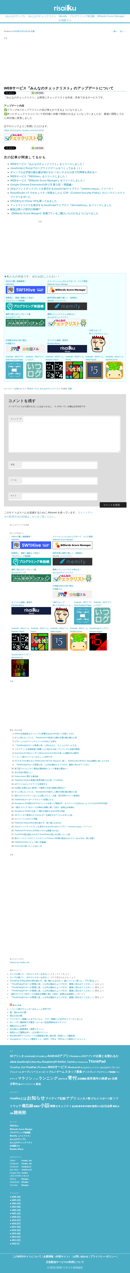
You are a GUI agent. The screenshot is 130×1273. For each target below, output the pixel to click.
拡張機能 (82, 1079)
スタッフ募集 (73, 1071)
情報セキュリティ (61, 1106)
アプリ (71, 1098)
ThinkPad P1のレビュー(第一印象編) (30, 842)
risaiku (25, 1173)
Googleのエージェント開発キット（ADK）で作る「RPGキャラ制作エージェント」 (49, 1039)
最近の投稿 (17, 1005)
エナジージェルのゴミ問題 (26, 819)
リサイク (25, 1176)
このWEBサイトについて (27, 1256)
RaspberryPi (49, 1061)
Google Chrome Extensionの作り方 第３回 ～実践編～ (42, 184)
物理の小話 (98, 1106)
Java (13, 1061)
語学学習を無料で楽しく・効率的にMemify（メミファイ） (62, 299)
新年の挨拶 (100, 1078)
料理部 (88, 1106)
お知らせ (18, 389)
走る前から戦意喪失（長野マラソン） (27, 1029)
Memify (63, 16)
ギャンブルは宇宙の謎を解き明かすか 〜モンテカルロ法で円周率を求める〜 (53, 172)
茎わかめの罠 (16, 1015)
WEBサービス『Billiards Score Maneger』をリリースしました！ (48, 180)
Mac (39, 1062)
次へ (123, 31)
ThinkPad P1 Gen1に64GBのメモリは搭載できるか (37, 830)
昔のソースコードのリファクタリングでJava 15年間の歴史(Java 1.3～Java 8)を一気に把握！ (55, 838)
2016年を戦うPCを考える (35, 1056)
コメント (15, 419)
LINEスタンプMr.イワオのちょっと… (99, 332)
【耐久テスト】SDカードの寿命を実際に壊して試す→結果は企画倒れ (44, 807)
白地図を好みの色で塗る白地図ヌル (16, 342)
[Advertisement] (65, 62)
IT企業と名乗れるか (106, 1056)
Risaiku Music (17, 1149)
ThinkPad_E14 (17, 1067)
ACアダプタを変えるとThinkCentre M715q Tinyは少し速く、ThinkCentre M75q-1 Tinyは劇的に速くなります (62, 761)
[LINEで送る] (38, 93)
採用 (90, 1078)
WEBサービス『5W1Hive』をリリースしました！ (39, 176)
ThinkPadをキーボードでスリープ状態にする (34, 799)
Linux (33, 1061)
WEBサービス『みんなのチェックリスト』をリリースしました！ (47, 164)
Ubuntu (44, 1067)
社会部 (108, 1106)
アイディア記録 (56, 1098)
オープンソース (30, 1072)
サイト (13, 495)
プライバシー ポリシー (103, 1256)
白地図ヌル (65, 20)
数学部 (82, 1106)
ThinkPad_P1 (33, 1067)
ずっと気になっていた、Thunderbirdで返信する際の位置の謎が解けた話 (46, 738)
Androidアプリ (58, 1056)
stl (76, 1062)
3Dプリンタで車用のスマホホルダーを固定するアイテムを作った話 (43, 815)
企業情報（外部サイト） (57, 1256)
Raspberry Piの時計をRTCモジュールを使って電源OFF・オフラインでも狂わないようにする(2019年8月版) (61, 803)
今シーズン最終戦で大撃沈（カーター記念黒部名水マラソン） (39, 1022)
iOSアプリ (87, 1056)
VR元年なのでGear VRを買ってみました (33, 201)
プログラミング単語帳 (82, 16)
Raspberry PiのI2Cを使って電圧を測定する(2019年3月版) (40, 811)
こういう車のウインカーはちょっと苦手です (34, 757)
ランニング (48, 1078)
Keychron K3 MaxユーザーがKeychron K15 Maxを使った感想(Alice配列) (47, 753)
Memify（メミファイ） (20, 1136)
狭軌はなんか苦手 (18, 1026)
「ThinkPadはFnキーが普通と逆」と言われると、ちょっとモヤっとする (46, 745)
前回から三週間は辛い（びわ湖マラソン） (29, 1032)
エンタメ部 (84, 1098)
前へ (114, 31)
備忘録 (27, 1106)
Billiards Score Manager (110, 16)
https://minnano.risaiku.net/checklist (24, 130)
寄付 (72, 1077)
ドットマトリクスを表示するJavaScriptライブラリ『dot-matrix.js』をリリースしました (61, 205)
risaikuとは (18, 1098)
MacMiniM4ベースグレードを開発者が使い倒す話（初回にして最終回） (43, 1036)
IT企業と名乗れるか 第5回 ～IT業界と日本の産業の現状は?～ (41, 788)
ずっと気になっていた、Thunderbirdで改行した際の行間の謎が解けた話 (46, 792)
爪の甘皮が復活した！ (24, 772)
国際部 (37, 1106)
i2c (80, 1056)
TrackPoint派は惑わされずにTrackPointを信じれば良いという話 (42, 834)
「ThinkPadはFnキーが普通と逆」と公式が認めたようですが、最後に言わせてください (52, 765)
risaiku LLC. (27, 1170)
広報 (33, 31)
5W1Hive (14, 1126)
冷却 (60, 1079)
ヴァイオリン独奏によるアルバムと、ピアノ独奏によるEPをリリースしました (46, 1019)
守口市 (64, 1079)
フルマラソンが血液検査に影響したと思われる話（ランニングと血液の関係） (48, 749)
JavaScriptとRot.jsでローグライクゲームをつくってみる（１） (46, 168)
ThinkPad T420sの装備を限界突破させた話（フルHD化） (39, 780)
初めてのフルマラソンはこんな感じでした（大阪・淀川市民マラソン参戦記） (48, 796)
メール (13, 480)
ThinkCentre (83, 1062)
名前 (12, 464)
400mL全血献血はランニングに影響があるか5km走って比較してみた (44, 734)
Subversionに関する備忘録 (26, 776)
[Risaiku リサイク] (65, 8)
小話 (44, 1105)
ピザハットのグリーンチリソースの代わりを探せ (35, 741)
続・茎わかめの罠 (18, 1012)
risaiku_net (27, 1160)
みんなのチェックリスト (42, 16)
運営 (115, 1106)
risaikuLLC (26, 1167)
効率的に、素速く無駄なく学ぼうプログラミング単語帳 (20, 299)
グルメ (52, 1072)
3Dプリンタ (17, 1056)
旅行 (110, 1079)
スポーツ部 (106, 1098)
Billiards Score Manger (21, 1129)
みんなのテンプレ (16, 16)
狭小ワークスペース (27, 1084)
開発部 (20, 1112)
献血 (38, 1084)
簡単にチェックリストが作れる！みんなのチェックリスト (61, 315)
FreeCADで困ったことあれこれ (28, 846)
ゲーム (60, 1071)
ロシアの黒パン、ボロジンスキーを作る (28, 974)
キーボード (43, 1072)
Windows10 (74, 1067)
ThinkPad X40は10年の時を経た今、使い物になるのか (38, 823)
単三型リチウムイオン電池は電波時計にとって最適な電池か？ (41, 768)
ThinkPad (97, 1061)
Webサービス (33, 389)
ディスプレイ (89, 1072)
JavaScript (23, 1061)
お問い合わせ (80, 1256)
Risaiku (25, 1179)
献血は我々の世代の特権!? (25, 209)
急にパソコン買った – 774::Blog (79, 981)
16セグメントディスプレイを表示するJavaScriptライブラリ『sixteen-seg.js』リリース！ (62, 188)
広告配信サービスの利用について (65, 1262)
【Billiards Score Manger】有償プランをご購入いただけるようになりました (54, 213)
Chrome (73, 1056)
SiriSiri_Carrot (66, 1061)
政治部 (75, 1106)
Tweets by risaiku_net (19, 962)
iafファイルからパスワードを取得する (31, 784)
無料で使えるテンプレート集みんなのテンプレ (18, 315)
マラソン (25, 1078)
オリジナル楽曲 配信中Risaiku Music (57, 342)
